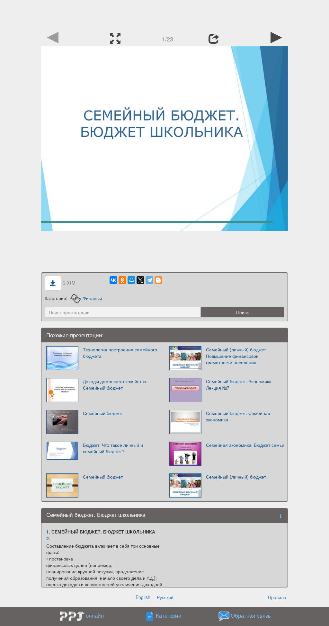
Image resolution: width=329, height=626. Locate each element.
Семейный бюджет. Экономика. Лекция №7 (239, 384)
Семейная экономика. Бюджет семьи (245, 445)
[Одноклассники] (122, 280)
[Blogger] (158, 280)
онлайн (95, 615)
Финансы (92, 298)
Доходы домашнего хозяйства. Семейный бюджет (115, 384)
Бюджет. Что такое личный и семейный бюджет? (113, 448)
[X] (140, 280)
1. (48, 531)
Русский (165, 597)
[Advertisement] (164, 14)
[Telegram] (149, 280)
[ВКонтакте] (113, 280)
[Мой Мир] (131, 280)
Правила (277, 597)
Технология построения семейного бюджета (120, 352)
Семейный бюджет (103, 413)
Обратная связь (251, 616)
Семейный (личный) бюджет (236, 476)
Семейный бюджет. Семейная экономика (238, 416)
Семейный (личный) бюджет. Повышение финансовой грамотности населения (236, 356)
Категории (169, 616)
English (143, 597)
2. (48, 538)
